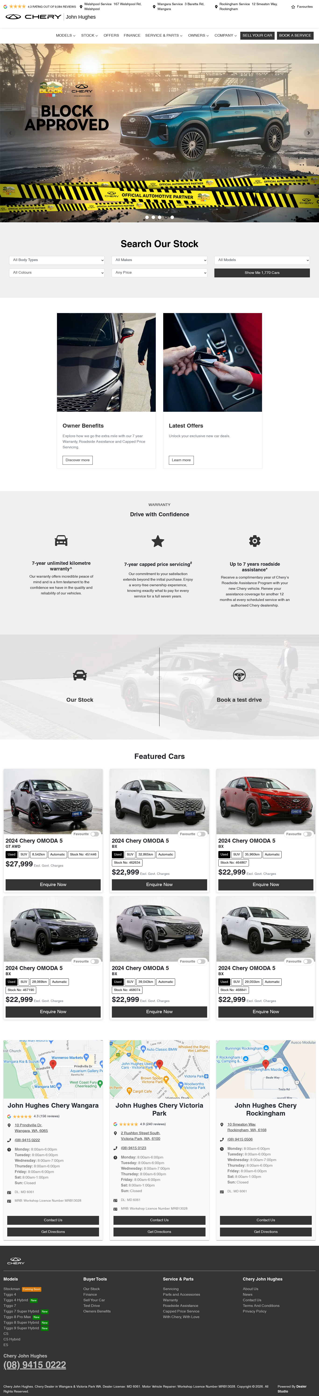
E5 (6, 1345)
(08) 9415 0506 (240, 1139)
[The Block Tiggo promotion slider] (166, 217)
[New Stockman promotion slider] (172, 217)
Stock (87, 36)
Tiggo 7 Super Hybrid (21, 1311)
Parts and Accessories (181, 1295)
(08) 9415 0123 (133, 1148)
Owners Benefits (97, 1311)
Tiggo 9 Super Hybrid (21, 1328)
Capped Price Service (181, 1311)
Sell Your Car (257, 36)
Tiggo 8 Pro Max (17, 1317)
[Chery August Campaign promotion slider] (147, 217)
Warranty (170, 1300)
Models (64, 36)
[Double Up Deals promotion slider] (153, 217)
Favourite (81, 834)
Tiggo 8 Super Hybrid (21, 1323)
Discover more (78, 460)
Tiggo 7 (10, 1306)
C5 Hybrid (12, 1339)
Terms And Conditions (261, 1306)
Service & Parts (162, 36)
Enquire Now (53, 885)
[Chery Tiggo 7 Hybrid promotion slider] (159, 217)
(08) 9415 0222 (27, 1140)
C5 (6, 1334)
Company (224, 36)
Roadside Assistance (180, 1306)
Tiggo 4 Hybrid (16, 1300)
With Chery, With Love (181, 1317)
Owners (196, 36)
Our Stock (91, 1289)
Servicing (171, 1289)
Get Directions (53, 1232)
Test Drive (91, 1306)
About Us (250, 1289)
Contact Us (53, 1220)
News (247, 1295)
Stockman (12, 1289)
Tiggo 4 (10, 1295)
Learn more (181, 460)
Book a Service (295, 36)
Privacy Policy (254, 1311)
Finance (132, 36)
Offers (111, 36)
